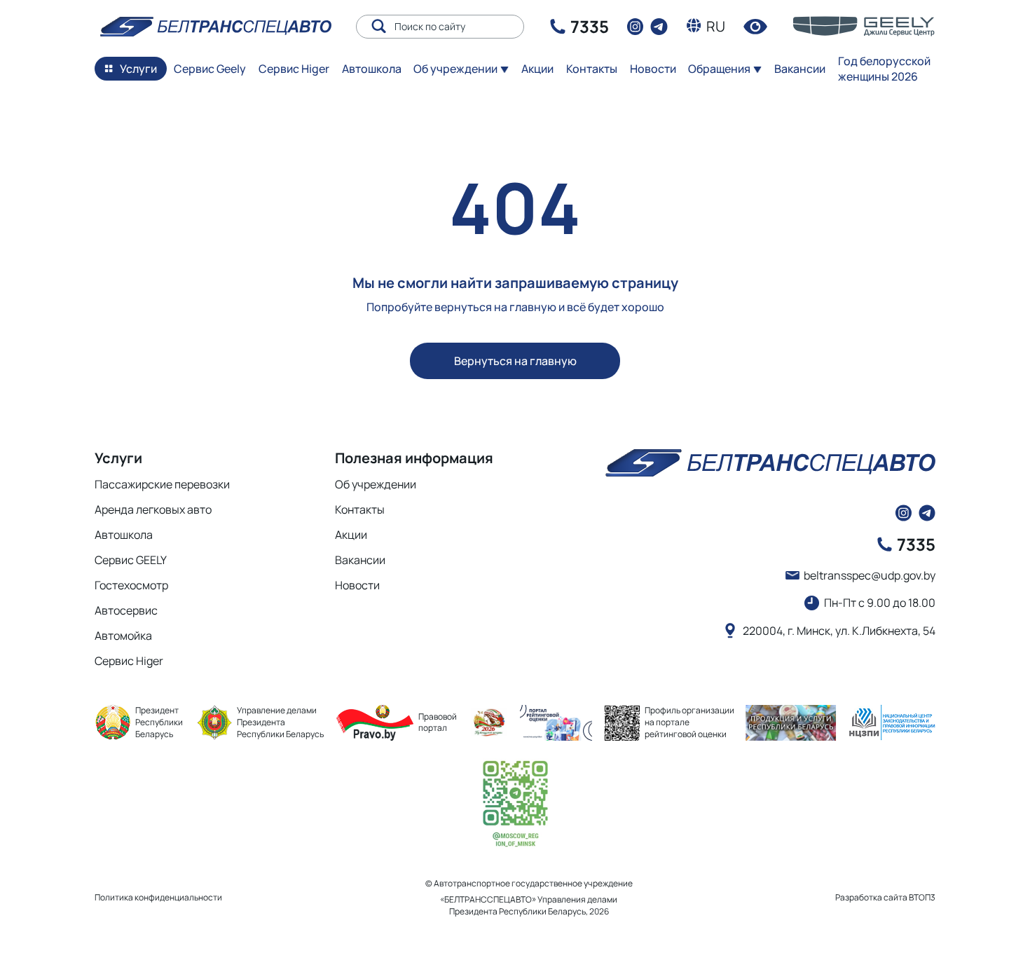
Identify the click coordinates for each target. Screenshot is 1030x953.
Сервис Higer (294, 68)
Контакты (591, 68)
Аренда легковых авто (153, 509)
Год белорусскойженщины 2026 (884, 68)
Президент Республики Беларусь (159, 722)
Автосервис (126, 610)
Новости (653, 68)
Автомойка (123, 635)
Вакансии (799, 68)
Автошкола (371, 68)
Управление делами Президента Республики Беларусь (280, 722)
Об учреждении (375, 484)
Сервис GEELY (131, 560)
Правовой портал (437, 722)
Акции (351, 534)
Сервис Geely (210, 68)
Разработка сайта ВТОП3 (885, 897)
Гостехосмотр (131, 585)
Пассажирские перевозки (162, 484)
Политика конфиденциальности (158, 897)
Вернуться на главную (515, 361)
